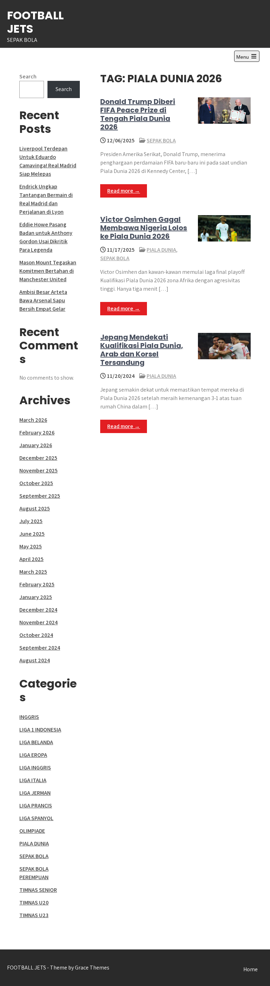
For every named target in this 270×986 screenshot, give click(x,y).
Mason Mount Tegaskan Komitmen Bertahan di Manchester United (47, 271)
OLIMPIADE (32, 830)
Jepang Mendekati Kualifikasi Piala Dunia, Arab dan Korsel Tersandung (141, 349)
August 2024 (34, 660)
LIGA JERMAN (35, 793)
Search (28, 76)
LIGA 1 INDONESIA (40, 729)
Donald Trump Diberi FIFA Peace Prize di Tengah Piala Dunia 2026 (137, 114)
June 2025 (32, 533)
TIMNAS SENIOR (38, 890)
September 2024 (39, 647)
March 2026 (33, 420)
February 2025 (36, 584)
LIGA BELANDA (36, 742)
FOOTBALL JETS (35, 22)
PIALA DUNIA (161, 249)
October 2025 (36, 483)
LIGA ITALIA (32, 780)
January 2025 (35, 597)
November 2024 (38, 622)
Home (250, 969)
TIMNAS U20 (34, 902)
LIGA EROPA (33, 755)
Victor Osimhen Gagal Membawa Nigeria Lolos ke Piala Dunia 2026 (143, 227)
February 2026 (36, 432)
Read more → (123, 190)
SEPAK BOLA (161, 140)
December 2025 (38, 458)
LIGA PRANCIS (35, 805)
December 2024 (38, 609)
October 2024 (36, 635)
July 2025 (31, 521)
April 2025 (31, 559)
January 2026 (35, 445)
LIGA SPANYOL (36, 818)
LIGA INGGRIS (35, 767)
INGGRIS (29, 717)
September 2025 (39, 496)
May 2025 (30, 546)
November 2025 (38, 470)
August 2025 (34, 508)
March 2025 (33, 571)
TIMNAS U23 (34, 915)
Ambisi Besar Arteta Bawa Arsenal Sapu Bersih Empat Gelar (43, 300)
